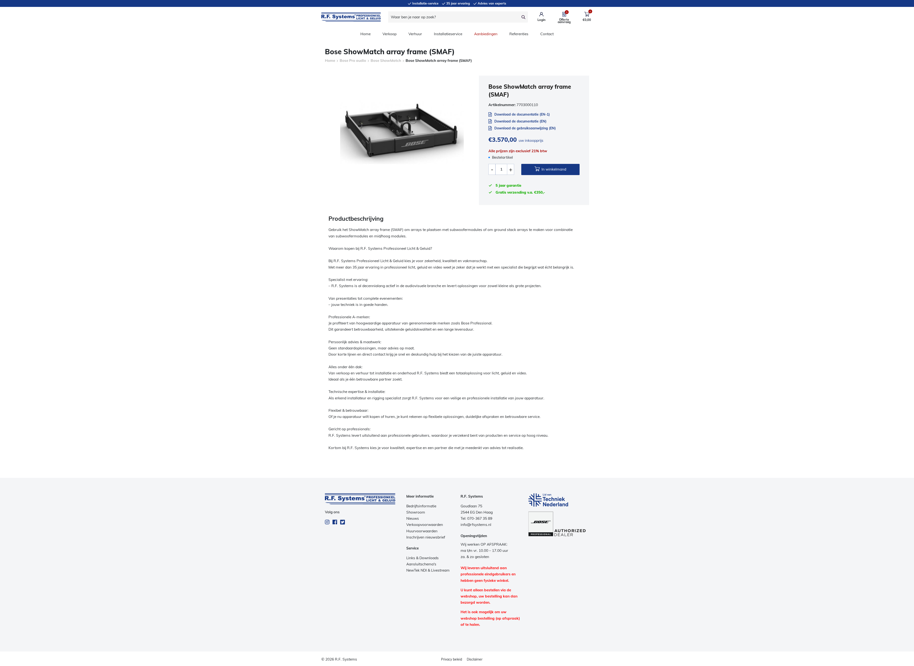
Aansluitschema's (421, 564)
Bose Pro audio (353, 60)
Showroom (415, 512)
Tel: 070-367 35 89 (476, 518)
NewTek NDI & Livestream (428, 570)
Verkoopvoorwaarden (424, 524)
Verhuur (415, 34)
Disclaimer (474, 659)
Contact (547, 34)
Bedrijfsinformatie (421, 506)
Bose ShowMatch (386, 60)
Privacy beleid (451, 659)
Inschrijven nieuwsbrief (425, 537)
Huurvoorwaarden (421, 531)
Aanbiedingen (485, 34)
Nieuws (412, 518)
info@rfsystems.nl (476, 524)
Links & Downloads (422, 558)
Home (365, 34)
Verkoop (389, 34)
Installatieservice (448, 34)
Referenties (518, 34)
